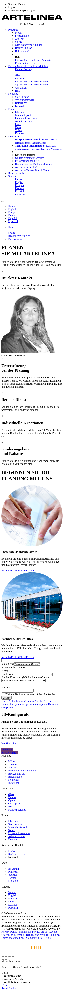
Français (12, 898)
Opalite (12, 800)
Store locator (15, 824)
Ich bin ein (7, 663)
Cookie (53, 931)
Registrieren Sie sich (19, 854)
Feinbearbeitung (17, 809)
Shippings (55, 934)
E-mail (5, 670)
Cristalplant (14, 803)
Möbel (11, 761)
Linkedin (13, 880)
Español (12, 904)
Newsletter (14, 857)
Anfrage (5, 687)
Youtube (12, 874)
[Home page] (32, 23)
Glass (11, 794)
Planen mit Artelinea (19, 833)
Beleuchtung (15, 776)
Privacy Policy (9, 931)
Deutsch (12, 901)
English (12, 895)
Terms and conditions (12, 937)
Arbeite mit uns (16, 836)
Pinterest (12, 871)
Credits (47, 937)
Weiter (4, 985)
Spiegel (12, 767)
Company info (34, 937)
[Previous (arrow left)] (2, 959)
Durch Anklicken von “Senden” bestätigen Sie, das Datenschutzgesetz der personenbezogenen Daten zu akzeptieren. (29, 704)
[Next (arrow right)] (6, 959)
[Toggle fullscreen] (9, 956)
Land (4, 674)
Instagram (13, 868)
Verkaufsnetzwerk (18, 827)
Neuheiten (13, 779)
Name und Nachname (13, 667)
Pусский (13, 907)
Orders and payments (12, 934)
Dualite (12, 797)
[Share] (6, 956)
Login (11, 851)
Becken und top (16, 773)
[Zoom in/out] (13, 956)
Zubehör (12, 764)
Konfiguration (9, 743)
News (11, 830)
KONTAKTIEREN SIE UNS (17, 570)
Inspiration (14, 782)
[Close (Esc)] (2, 956)
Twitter (12, 877)
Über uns (13, 821)
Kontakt (12, 839)
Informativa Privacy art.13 (33, 931)
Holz (10, 806)
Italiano (12, 892)
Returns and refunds (37, 934)
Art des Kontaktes (26, 677)
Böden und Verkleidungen (22, 770)
